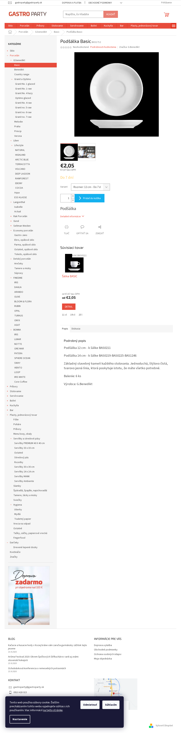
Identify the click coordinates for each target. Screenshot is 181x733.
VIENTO (18, 367)
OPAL (17, 311)
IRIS (16, 282)
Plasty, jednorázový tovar (23, 415)
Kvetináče (15, 552)
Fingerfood (19, 538)
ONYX (17, 320)
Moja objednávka (103, 658)
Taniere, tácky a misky (25, 495)
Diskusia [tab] (76, 329)
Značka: (129, 47)
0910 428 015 (20, 692)
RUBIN (17, 306)
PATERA (18, 353)
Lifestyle (19, 145)
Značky (13, 557)
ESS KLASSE (20, 197)
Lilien (16, 140)
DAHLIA (18, 287)
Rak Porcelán (20, 216)
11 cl (64, 315)
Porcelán (14, 55)
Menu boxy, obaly (22, 434)
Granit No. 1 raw (23, 89)
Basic (17, 65)
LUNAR (17, 339)
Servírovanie (16, 396)
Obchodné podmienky (100, 2)
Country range (21, 74)
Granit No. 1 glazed (25, 84)
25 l (80, 315)
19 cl (72, 315)
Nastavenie (20, 719)
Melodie (18, 122)
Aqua (17, 192)
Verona (18, 136)
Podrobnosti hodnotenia (103, 47)
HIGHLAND (20, 155)
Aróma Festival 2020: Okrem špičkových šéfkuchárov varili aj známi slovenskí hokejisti (43, 658)
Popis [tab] (65, 329)
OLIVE (17, 297)
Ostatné (18, 453)
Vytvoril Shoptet (164, 726)
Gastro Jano (20, 235)
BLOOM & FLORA (23, 301)
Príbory (14, 386)
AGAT (17, 325)
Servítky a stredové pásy (26, 438)
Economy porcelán (23, 230)
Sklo (12, 51)
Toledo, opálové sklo (25, 254)
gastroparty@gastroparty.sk (28, 687)
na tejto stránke (53, 710)
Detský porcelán (22, 259)
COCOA (19, 188)
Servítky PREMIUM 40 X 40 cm (29, 443)
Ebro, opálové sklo (24, 240)
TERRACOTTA (22, 164)
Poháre (17, 424)
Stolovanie (15, 391)
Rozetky (18, 462)
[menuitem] (10, 26)
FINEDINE (17, 278)
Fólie (16, 419)
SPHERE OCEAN (22, 358)
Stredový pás (21, 457)
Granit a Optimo (22, 79)
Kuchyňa (14, 405)
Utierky (18, 509)
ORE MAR (19, 348)
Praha (17, 126)
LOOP (17, 372)
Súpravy (18, 273)
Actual (17, 211)
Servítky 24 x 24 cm (24, 471)
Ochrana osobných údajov (107, 654)
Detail (69, 306)
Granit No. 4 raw (23, 103)
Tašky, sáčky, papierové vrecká (30, 533)
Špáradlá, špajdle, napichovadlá (30, 490)
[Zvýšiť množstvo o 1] (73, 196)
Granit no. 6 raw (23, 112)
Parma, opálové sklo (25, 245)
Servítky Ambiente (24, 481)
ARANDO (18, 292)
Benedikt (19, 69)
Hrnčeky (18, 263)
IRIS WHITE (19, 377)
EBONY (18, 183)
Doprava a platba (71, 2)
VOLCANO (20, 169)
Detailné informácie (70, 216)
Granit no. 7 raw (23, 117)
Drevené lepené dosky (25, 547)
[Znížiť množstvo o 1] (73, 200)
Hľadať (110, 14)
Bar (11, 410)
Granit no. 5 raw (23, 107)
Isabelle (18, 207)
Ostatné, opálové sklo (26, 249)
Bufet (13, 400)
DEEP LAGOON (22, 174)
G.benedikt (19, 60)
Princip (18, 131)
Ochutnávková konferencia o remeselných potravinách (37, 668)
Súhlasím (111, 705)
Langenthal (19, 202)
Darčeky (14, 542)
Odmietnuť (90, 705)
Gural (16, 221)
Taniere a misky (22, 268)
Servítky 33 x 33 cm (24, 448)
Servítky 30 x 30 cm (24, 467)
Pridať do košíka (92, 198)
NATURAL (20, 150)
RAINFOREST (22, 178)
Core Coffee (20, 382)
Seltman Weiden (22, 226)
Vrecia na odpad (21, 523)
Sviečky (17, 500)
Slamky (17, 486)
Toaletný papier (22, 519)
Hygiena (17, 505)
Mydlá (17, 514)
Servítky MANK (22, 476)
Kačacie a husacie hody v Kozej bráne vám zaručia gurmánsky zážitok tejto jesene (47, 647)
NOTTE (18, 344)
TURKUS (18, 315)
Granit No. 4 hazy (24, 93)
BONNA (17, 330)
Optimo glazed (23, 98)
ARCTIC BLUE (22, 159)
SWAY (17, 363)
